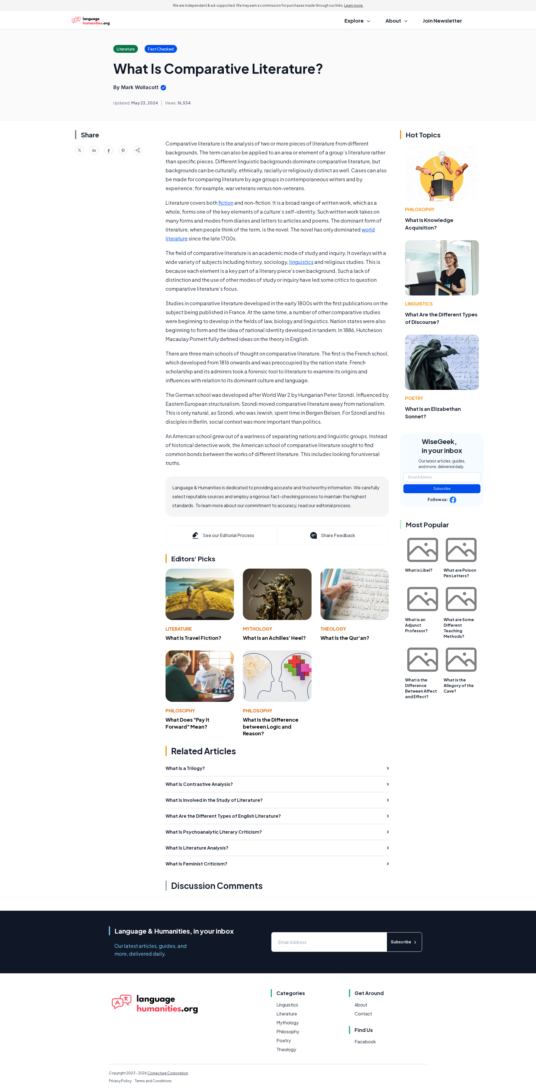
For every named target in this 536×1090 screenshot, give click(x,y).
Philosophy (180, 711)
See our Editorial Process (228, 535)
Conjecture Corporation (167, 1073)
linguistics (301, 262)
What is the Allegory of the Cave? (459, 685)
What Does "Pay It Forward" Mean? (187, 723)
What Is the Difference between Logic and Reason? (270, 726)
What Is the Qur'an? (344, 638)
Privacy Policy (120, 1081)
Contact (363, 1014)
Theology (333, 629)
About (361, 1005)
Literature (179, 629)
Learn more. (353, 5)
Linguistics (419, 304)
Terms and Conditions (153, 1081)
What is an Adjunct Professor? (416, 625)
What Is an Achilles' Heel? (274, 638)
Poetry (414, 398)
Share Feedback (338, 535)
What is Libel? (418, 570)
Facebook (365, 1041)
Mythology (257, 629)
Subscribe (442, 488)
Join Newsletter (442, 20)
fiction (225, 202)
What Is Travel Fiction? (193, 638)
